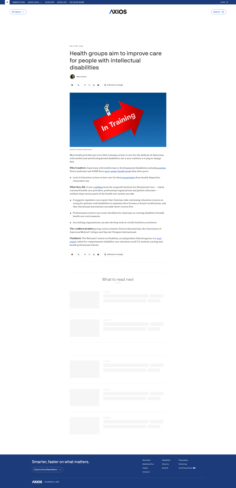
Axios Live (62, 2)
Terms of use (183, 464)
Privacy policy (183, 460)
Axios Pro (49, 2)
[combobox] (35, 2)
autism (162, 168)
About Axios (146, 460)
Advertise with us (148, 464)
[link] (72, 85)
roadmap (98, 187)
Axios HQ (165, 468)
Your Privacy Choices (185, 468)
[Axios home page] (7, 2)
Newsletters (19, 2)
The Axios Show (77, 2)
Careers (145, 468)
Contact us (146, 472)
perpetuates (128, 178)
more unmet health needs (117, 171)
